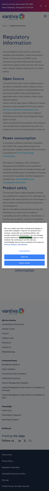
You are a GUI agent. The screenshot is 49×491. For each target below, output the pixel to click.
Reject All (24, 257)
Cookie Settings (24, 251)
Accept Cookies (24, 263)
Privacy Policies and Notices (15, 244)
